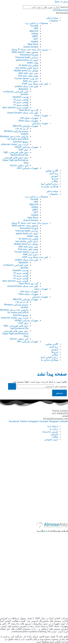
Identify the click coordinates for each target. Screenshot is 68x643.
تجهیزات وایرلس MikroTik (25, 126)
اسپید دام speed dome (27, 60)
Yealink (34, 41)
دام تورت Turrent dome (26, 78)
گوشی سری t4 (20, 102)
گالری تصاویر (51, 170)
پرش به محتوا (61, 1)
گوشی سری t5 (21, 99)
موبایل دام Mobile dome (26, 70)
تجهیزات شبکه (41, 115)
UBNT (35, 36)
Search (64, 7)
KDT (36, 39)
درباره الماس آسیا (49, 183)
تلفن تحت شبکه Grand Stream (22, 112)
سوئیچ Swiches (20, 141)
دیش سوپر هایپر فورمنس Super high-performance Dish (15, 160)
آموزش (54, 176)
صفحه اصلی (52, 17)
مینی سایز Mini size (28, 73)
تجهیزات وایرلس (40, 123)
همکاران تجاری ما (49, 186)
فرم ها (55, 178)
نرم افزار (53, 173)
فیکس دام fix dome (28, 65)
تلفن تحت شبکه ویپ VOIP (35, 83)
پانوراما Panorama (29, 54)
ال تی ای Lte (22, 128)
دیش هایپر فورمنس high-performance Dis (15, 153)
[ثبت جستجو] (12, 386)
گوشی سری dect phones (15, 107)
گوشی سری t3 (20, 104)
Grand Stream (30, 46)
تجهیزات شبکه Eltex (28, 120)
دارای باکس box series (27, 68)
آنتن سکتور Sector (19, 165)
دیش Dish (23, 149)
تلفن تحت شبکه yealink (26, 86)
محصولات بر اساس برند (36, 23)
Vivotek (34, 25)
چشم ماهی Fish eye (28, 75)
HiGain (34, 33)
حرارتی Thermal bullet (26, 57)
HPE (36, 28)
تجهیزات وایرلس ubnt (27, 168)
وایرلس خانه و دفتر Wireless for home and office (14, 137)
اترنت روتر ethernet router (14, 144)
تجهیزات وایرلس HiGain (26, 147)
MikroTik (34, 31)
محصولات (53, 20)
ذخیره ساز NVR (30, 81)
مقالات (54, 181)
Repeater (23, 89)
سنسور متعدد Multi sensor (25, 52)
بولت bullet (32, 62)
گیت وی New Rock (28, 110)
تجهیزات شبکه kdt (29, 118)
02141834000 (60, 10)
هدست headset (20, 97)
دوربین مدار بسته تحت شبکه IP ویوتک (29, 49)
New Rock (33, 44)
